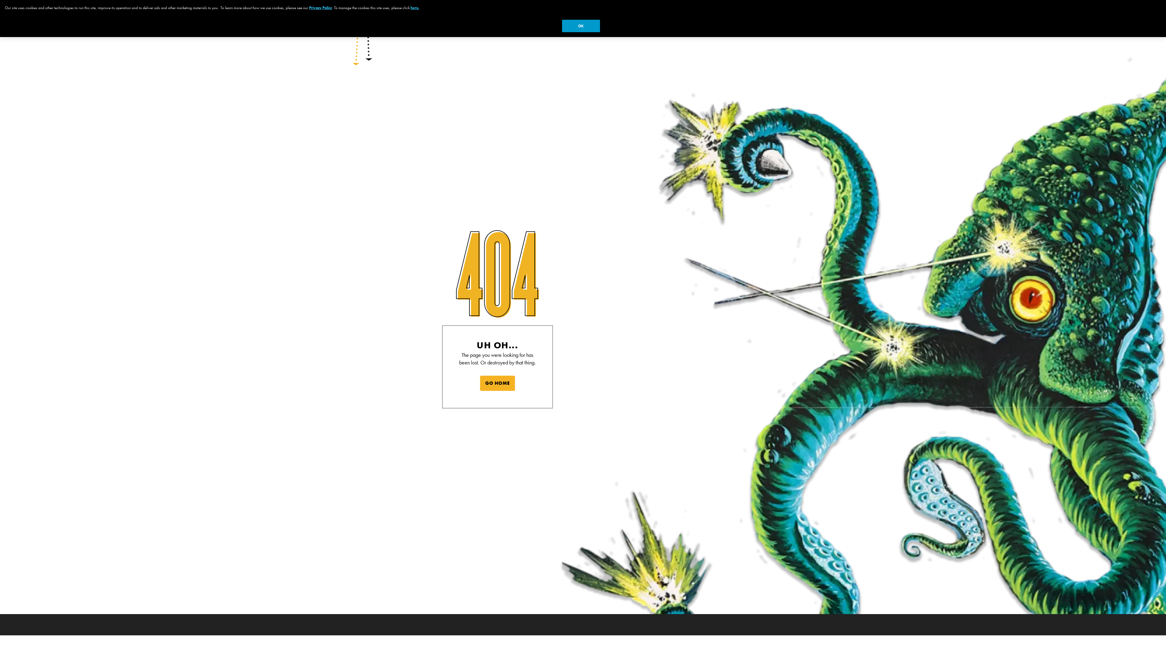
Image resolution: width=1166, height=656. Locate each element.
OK (581, 26)
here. (415, 7)
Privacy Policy (320, 7)
